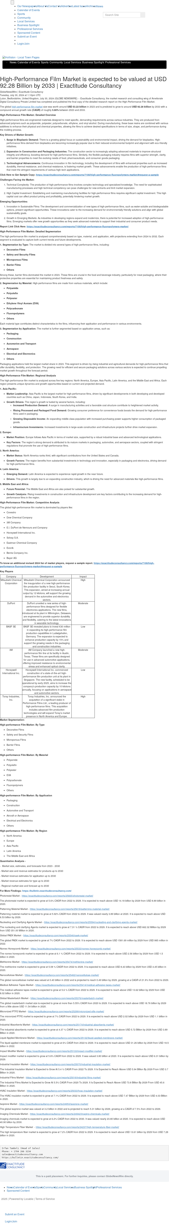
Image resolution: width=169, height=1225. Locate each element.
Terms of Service (45, 1199)
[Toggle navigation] (12, 2)
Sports (21, 14)
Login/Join (23, 43)
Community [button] (24, 17)
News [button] (99, 6)
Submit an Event (27, 36)
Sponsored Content (28, 33)
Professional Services (30, 29)
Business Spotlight (28, 25)
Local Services (26, 21)
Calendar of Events (28, 62)
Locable (28, 1199)
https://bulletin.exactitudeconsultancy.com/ (46, 890)
